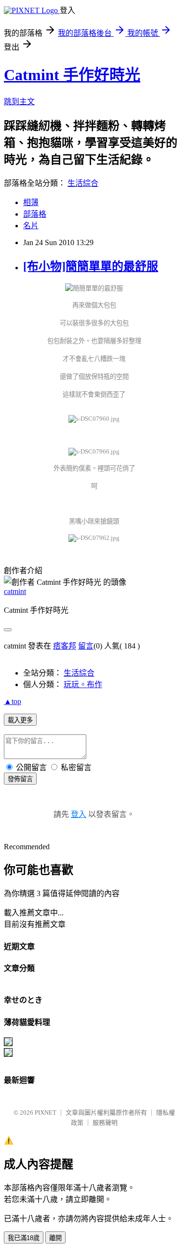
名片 (31, 225)
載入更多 (20, 720)
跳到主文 (19, 101)
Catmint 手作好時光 (72, 74)
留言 (86, 646)
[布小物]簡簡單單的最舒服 (90, 266)
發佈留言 (20, 779)
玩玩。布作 (83, 684)
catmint (15, 591)
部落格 (34, 214)
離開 (55, 1238)
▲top (12, 701)
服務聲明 (105, 1122)
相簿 (31, 202)
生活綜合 (82, 183)
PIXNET (45, 1112)
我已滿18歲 (24, 1238)
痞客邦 (64, 646)
